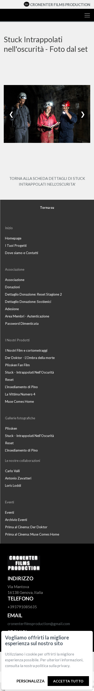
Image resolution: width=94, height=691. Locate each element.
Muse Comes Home (19, 401)
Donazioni (12, 287)
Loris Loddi (13, 485)
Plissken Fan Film (17, 365)
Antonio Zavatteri (18, 478)
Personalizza (31, 681)
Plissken (11, 428)
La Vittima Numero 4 (20, 394)
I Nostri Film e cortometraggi (26, 350)
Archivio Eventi (16, 520)
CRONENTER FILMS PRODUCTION (60, 4)
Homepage (13, 238)
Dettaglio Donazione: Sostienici (28, 302)
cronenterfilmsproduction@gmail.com (39, 623)
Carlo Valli (12, 471)
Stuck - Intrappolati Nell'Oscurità (29, 372)
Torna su (47, 208)
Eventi (9, 512)
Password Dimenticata (22, 323)
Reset (9, 380)
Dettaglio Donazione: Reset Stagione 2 (33, 294)
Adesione (12, 309)
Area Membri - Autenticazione (27, 316)
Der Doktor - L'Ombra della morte (30, 358)
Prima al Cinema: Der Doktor (26, 527)
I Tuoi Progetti (16, 245)
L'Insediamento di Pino (21, 387)
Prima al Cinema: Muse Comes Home (32, 534)
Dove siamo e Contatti (21, 253)
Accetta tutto (68, 681)
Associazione (14, 280)
